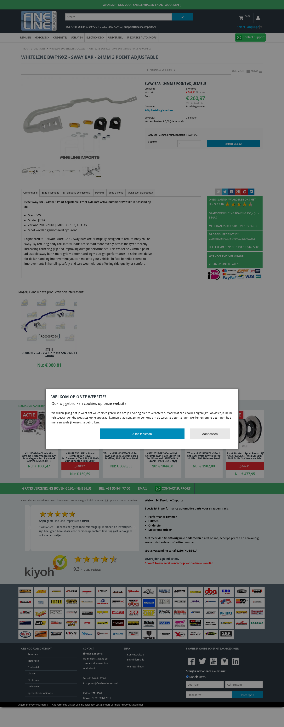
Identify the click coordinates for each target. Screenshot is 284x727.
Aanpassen (210, 434)
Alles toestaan (142, 434)
